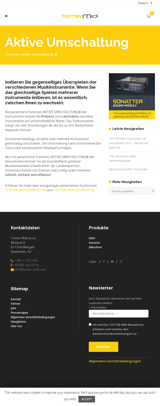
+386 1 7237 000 (25, 260)
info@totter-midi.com (30, 269)
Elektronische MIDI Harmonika (128, 169)
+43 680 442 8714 (25, 265)
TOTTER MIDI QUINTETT (25, 190)
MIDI (92, 238)
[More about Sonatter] (132, 118)
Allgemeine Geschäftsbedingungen (33, 317)
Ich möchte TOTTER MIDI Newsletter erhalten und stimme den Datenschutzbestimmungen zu (118, 329)
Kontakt (16, 299)
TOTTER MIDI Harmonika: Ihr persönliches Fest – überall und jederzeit (128, 143)
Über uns (16, 326)
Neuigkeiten (18, 321)
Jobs (13, 308)
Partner (15, 303)
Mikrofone (95, 247)
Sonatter (94, 242)
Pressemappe (19, 312)
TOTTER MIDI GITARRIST (73, 190)
